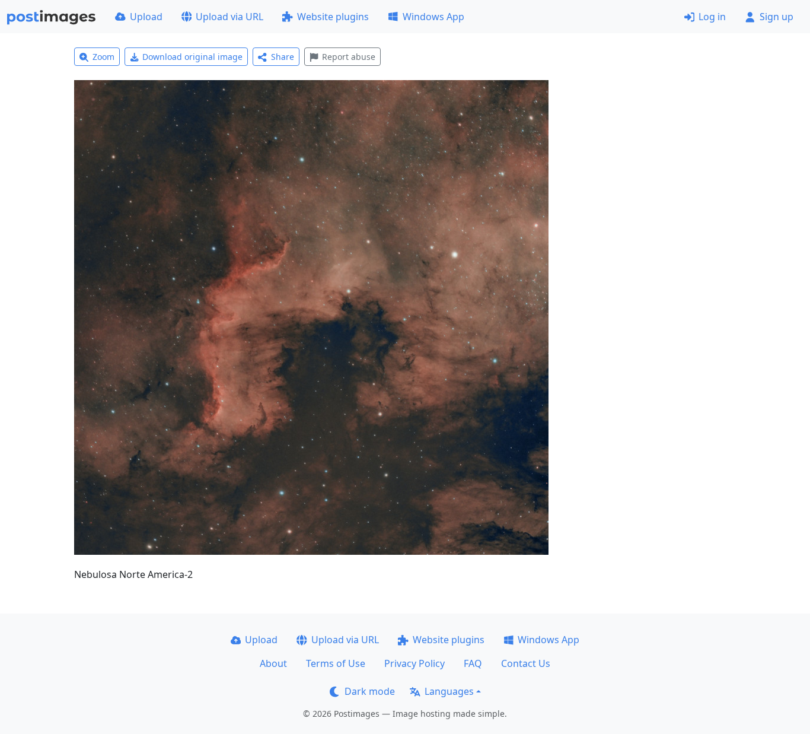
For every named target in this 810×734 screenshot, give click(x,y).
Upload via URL (229, 16)
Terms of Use (335, 663)
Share (282, 56)
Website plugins (333, 16)
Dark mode (370, 691)
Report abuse (348, 56)
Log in (712, 16)
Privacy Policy (414, 663)
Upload (146, 16)
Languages (449, 691)
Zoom (103, 56)
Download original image (192, 56)
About (273, 663)
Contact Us (525, 663)
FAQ (473, 663)
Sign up (776, 16)
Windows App (433, 16)
